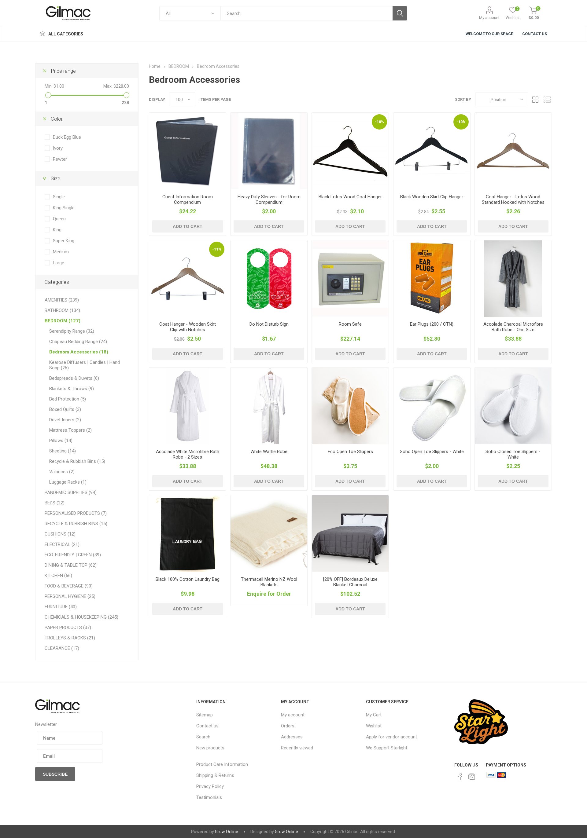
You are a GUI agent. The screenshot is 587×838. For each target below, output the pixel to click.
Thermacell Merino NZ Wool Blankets (269, 581)
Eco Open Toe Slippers (350, 451)
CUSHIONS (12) (60, 534)
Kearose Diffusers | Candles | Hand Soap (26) (84, 365)
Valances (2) (62, 471)
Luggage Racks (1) (68, 482)
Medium (61, 251)
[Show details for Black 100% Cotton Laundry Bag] (187, 533)
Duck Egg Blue (67, 137)
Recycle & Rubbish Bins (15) (77, 461)
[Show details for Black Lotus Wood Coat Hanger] (350, 151)
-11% (216, 249)
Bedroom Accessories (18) (78, 352)
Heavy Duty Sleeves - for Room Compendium (269, 199)
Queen (59, 218)
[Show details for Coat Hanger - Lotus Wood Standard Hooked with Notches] (513, 151)
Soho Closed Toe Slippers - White (513, 454)
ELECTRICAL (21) (62, 544)
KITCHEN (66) (58, 575)
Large (58, 262)
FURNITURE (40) (61, 606)
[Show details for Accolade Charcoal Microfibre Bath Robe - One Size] (513, 278)
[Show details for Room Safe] (350, 278)
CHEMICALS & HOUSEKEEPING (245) (81, 617)
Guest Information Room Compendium (187, 199)
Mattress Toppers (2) (70, 430)
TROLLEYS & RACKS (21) (70, 638)
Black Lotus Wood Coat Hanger (350, 196)
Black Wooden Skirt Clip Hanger (431, 196)
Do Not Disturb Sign (269, 324)
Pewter (60, 159)
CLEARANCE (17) (62, 648)
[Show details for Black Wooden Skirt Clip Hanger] (431, 151)
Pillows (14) (60, 440)
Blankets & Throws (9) (71, 388)
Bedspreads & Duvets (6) (74, 378)
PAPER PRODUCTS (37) (68, 627)
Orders (287, 726)
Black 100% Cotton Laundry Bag (188, 579)
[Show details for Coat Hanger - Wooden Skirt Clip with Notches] (187, 278)
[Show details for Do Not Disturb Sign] (269, 278)
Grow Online (226, 831)
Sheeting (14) (62, 451)
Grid (535, 99)
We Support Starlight (386, 748)
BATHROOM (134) (62, 310)
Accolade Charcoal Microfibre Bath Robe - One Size (513, 326)
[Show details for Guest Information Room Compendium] (187, 151)
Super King (63, 240)
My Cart (374, 715)
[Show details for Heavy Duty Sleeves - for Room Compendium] (269, 151)
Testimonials (209, 797)
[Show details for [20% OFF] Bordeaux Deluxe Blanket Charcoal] (350, 533)
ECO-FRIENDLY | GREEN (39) (73, 555)
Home (155, 66)
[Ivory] (269, 533)
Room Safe (350, 324)
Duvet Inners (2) (65, 420)
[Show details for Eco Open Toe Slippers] (350, 406)
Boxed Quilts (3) (65, 409)
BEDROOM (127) (62, 321)
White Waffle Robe (268, 451)
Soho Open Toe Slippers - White (432, 451)
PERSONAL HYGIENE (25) (70, 596)
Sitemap (204, 715)
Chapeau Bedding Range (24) (78, 341)
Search (203, 737)
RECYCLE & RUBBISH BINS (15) (76, 523)
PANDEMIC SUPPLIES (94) (71, 492)
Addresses (292, 737)
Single (59, 196)
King (57, 229)
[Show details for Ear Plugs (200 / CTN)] (431, 278)
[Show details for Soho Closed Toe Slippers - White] (513, 406)
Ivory (58, 148)
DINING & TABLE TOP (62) (71, 565)
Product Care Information (222, 764)
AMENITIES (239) (62, 300)
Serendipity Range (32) (71, 331)
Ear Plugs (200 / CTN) (431, 324)
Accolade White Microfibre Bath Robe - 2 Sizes (187, 454)
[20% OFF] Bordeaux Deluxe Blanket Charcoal (350, 581)
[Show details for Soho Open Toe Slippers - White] (431, 406)
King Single (64, 207)
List (547, 99)
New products (210, 748)
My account (489, 17)
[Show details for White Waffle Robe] (269, 406)
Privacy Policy (210, 786)
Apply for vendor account (391, 737)
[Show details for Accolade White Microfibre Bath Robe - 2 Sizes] (187, 406)
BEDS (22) (55, 503)
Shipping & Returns (215, 775)
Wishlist (374, 726)
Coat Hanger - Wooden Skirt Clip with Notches (187, 326)
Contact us (207, 726)
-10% (379, 121)
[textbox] (306, 13)
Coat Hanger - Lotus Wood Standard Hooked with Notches (513, 199)
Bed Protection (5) (67, 399)
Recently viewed (297, 748)
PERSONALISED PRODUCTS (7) (76, 513)
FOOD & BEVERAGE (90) (69, 586)
